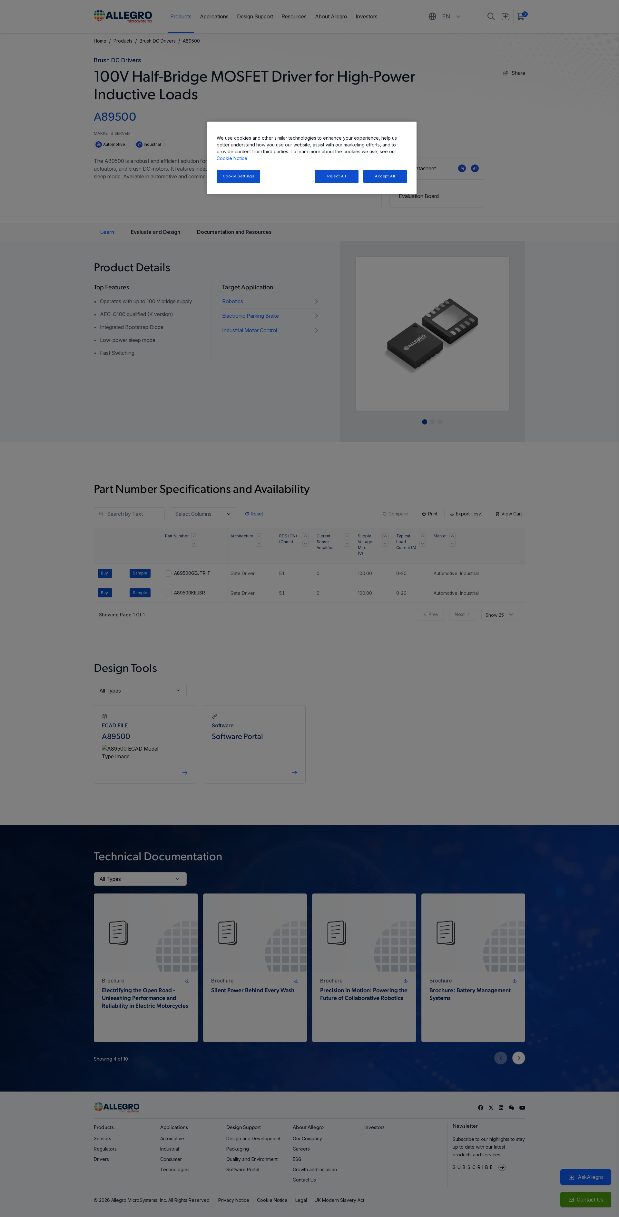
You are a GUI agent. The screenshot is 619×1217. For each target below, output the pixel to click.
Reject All (336, 176)
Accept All (385, 176)
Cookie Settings (238, 176)
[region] (312, 158)
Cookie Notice (232, 158)
